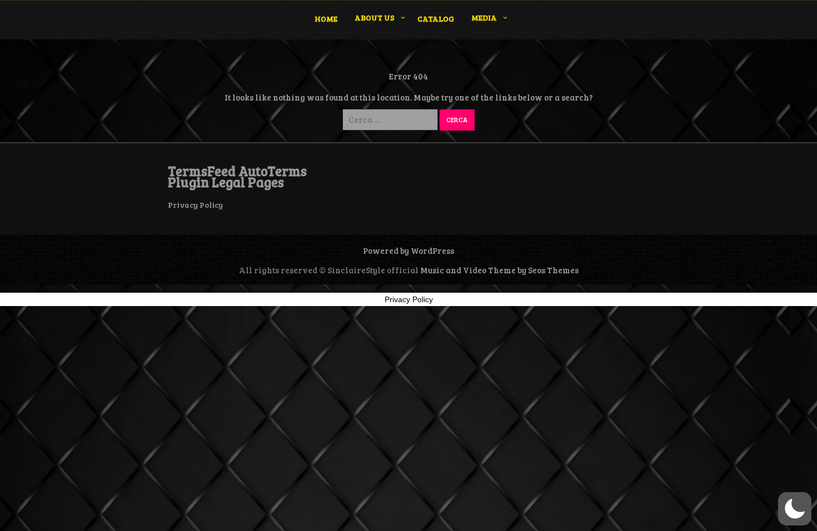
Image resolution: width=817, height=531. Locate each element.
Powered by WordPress (408, 250)
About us (375, 17)
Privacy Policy (195, 204)
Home (326, 18)
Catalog (435, 18)
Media (484, 17)
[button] (794, 508)
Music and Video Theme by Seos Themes (499, 269)
